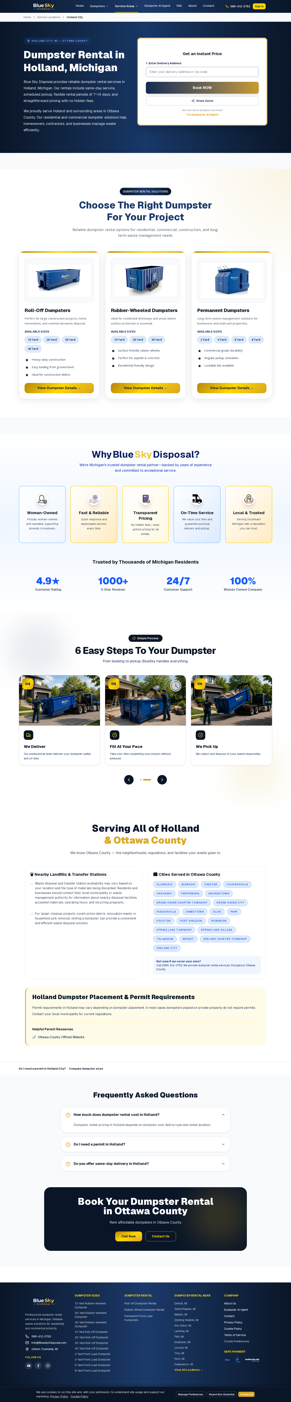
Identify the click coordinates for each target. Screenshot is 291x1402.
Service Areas (124, 6)
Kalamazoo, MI (183, 1364)
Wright (188, 939)
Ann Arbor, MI (182, 1325)
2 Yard (205, 339)
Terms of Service (235, 1335)
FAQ (179, 6)
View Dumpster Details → (59, 388)
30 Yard (70, 339)
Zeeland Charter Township (225, 939)
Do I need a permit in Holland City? (42, 1068)
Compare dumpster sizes (86, 1068)
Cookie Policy (233, 1328)
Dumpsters (97, 6)
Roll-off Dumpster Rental (140, 1303)
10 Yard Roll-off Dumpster (91, 1332)
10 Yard (33, 339)
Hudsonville (166, 911)
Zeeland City (167, 948)
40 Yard (33, 349)
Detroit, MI (180, 1303)
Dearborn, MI (182, 1342)
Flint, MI (179, 1336)
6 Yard (239, 339)
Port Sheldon (191, 920)
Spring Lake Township (174, 930)
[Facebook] (38, 1365)
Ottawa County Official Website (58, 1037)
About (192, 6)
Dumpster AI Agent (157, 6)
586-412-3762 (41, 1336)
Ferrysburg (190, 893)
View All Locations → (188, 1370)
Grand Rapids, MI (185, 1309)
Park (234, 911)
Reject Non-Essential (221, 1394)
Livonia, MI (181, 1347)
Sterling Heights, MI (186, 1320)
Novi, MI (179, 1359)
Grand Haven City (230, 902)
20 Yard (52, 339)
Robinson (219, 920)
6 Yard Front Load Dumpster (92, 1365)
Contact (208, 6)
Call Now (129, 1236)
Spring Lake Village (216, 930)
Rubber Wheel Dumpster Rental (144, 1309)
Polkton (164, 920)
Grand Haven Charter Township (182, 902)
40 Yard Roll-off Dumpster (91, 1348)
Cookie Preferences (236, 1341)
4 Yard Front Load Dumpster (92, 1359)
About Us (230, 1303)
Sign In (259, 6)
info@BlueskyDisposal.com (48, 1342)
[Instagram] (47, 1365)
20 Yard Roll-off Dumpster (91, 1337)
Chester (211, 884)
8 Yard (256, 339)
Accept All (246, 1394)
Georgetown (218, 893)
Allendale (165, 884)
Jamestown (194, 911)
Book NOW (202, 87)
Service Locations (48, 17)
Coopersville (237, 884)
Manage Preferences (190, 1394)
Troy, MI (179, 1353)
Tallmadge (165, 939)
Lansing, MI (181, 1331)
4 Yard (222, 339)
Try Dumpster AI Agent (202, 114)
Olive (217, 911)
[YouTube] (28, 1365)
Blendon (188, 884)
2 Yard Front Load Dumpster (92, 1354)
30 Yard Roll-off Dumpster (91, 1343)
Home (80, 6)
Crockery (164, 893)
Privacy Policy (233, 1322)
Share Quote (204, 101)
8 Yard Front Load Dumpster (92, 1370)
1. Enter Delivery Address (164, 63)
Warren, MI (180, 1314)
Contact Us (160, 1236)
